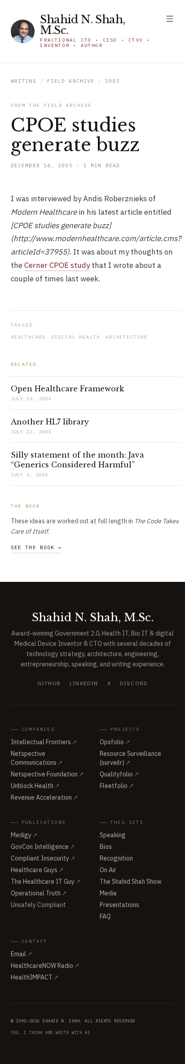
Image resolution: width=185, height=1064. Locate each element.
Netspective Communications (37, 758)
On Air (108, 870)
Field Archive (70, 81)
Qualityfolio (119, 774)
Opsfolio (115, 742)
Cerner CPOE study (57, 265)
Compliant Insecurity (43, 858)
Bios (106, 847)
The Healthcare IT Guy (46, 881)
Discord (134, 683)
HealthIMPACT (35, 977)
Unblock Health (35, 786)
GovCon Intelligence (43, 847)
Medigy (24, 835)
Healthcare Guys (37, 870)
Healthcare (28, 337)
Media (108, 893)
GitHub (49, 683)
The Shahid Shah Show (131, 881)
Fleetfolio (117, 786)
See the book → (36, 547)
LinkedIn (84, 683)
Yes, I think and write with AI (50, 1032)
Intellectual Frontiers (44, 742)
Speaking (113, 835)
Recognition (116, 858)
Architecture (127, 337)
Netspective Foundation (47, 774)
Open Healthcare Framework (67, 388)
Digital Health (75, 337)
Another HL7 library (50, 421)
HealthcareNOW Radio (45, 966)
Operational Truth (39, 893)
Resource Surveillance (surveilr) (130, 758)
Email (21, 954)
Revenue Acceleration (44, 797)
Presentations (119, 905)
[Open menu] (169, 18)
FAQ (105, 916)
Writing (23, 81)
